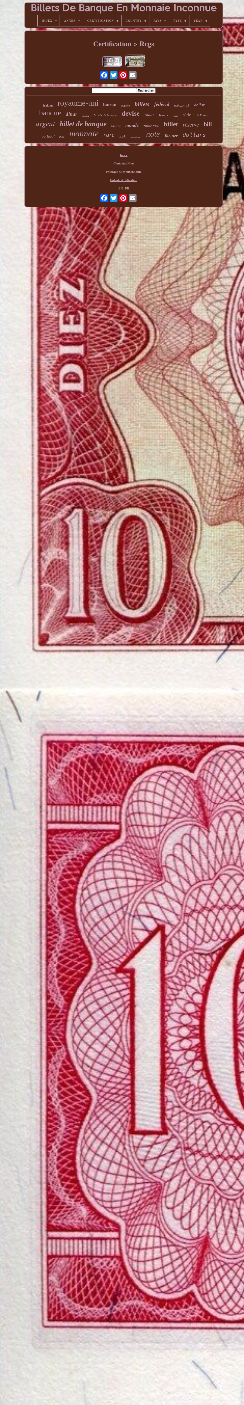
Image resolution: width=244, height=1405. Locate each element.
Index (123, 155)
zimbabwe (151, 125)
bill (207, 124)
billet (170, 124)
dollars (194, 135)
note (153, 134)
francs (163, 115)
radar (149, 114)
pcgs (62, 136)
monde (132, 125)
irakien (48, 105)
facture (171, 135)
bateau (110, 104)
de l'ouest (202, 115)
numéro (125, 105)
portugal (48, 136)
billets (142, 104)
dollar (199, 105)
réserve (191, 125)
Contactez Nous (123, 163)
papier (85, 115)
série (187, 114)
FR (127, 188)
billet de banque (83, 124)
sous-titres (135, 137)
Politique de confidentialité (124, 171)
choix (175, 116)
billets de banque (105, 115)
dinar (71, 114)
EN (120, 188)
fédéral (161, 104)
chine (116, 125)
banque (50, 112)
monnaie (84, 133)
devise (131, 113)
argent (45, 123)
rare (109, 134)
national (181, 105)
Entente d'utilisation (123, 180)
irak (122, 136)
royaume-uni (77, 102)
